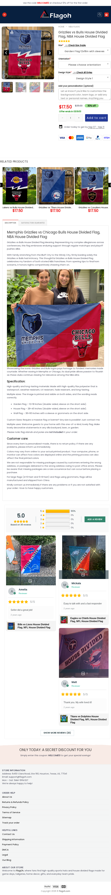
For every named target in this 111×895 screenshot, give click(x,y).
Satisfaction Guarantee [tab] (33, 223)
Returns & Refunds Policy (15, 802)
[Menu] (4, 14)
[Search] (100, 14)
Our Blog (6, 859)
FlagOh (20, 870)
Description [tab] (10, 223)
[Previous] (6, 53)
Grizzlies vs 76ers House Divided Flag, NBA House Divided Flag (55, 207)
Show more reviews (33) (57, 732)
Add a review (94, 519)
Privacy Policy (9, 807)
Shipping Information (13, 839)
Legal (5, 854)
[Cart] (106, 14)
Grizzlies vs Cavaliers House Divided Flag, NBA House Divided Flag (93, 207)
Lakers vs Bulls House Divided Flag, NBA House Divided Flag (17, 207)
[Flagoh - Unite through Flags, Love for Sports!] (55, 14)
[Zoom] (5, 75)
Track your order (11, 822)
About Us (7, 796)
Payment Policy (10, 844)
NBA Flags (74, 26)
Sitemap (6, 817)
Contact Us (8, 834)
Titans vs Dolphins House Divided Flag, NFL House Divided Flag (88, 719)
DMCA (5, 849)
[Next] (49, 53)
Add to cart (96, 118)
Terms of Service (11, 812)
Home (61, 26)
